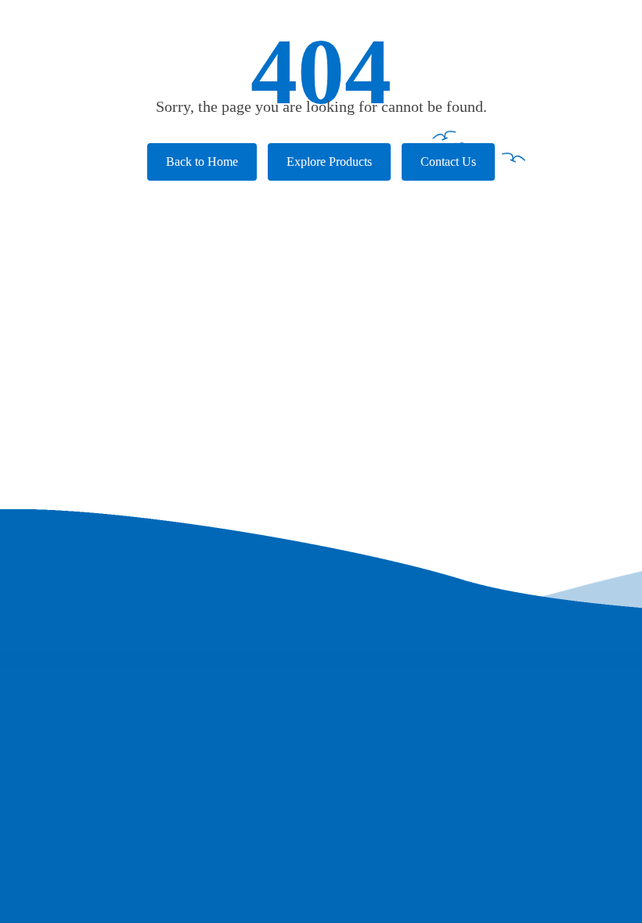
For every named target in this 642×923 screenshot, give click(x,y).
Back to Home (202, 161)
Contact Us (448, 161)
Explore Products (329, 161)
